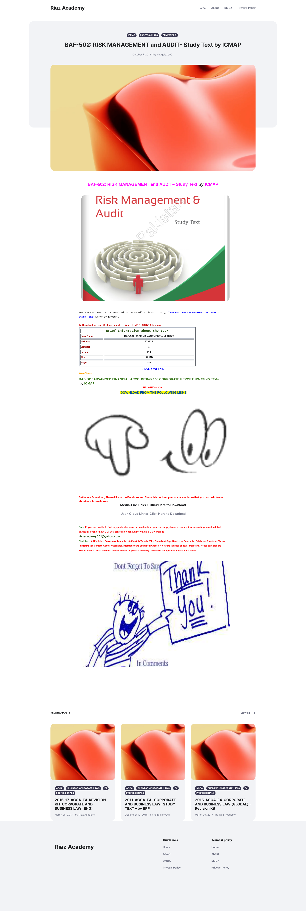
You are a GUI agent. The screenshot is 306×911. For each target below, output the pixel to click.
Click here (155, 325)
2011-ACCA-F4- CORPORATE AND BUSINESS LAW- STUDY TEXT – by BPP (150, 804)
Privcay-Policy (247, 7)
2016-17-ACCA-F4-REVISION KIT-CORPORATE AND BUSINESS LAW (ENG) (80, 804)
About (215, 7)
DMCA (228, 7)
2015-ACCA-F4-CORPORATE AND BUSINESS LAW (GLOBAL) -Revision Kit (223, 804)
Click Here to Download (168, 505)
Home (202, 7)
